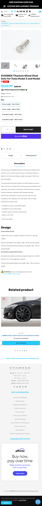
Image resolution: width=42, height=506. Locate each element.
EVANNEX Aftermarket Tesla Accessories (23, 491)
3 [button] (18, 71)
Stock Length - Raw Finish (10, 104)
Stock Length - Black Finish (11, 109)
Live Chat (38, 502)
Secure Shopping (20, 419)
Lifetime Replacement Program (20, 433)
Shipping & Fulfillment (20, 405)
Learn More (22, 500)
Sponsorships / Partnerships (20, 423)
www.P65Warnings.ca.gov (12, 274)
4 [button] (21, 71)
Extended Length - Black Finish (12, 119)
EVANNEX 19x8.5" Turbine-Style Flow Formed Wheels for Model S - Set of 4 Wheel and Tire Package (21, 335)
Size (2, 100)
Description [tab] (19, 163)
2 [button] (16, 71)
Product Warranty (20, 408)
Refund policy (20, 430)
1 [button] (14, 71)
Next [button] (39, 65)
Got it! (6, 503)
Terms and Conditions (20, 415)
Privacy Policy (20, 412)
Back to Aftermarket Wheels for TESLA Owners (22, 358)
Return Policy (20, 401)
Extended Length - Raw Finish (12, 114)
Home (3, 21)
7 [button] (27, 71)
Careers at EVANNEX (20, 397)
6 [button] (25, 71)
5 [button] (23, 71)
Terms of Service (20, 426)
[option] (21, 321)
